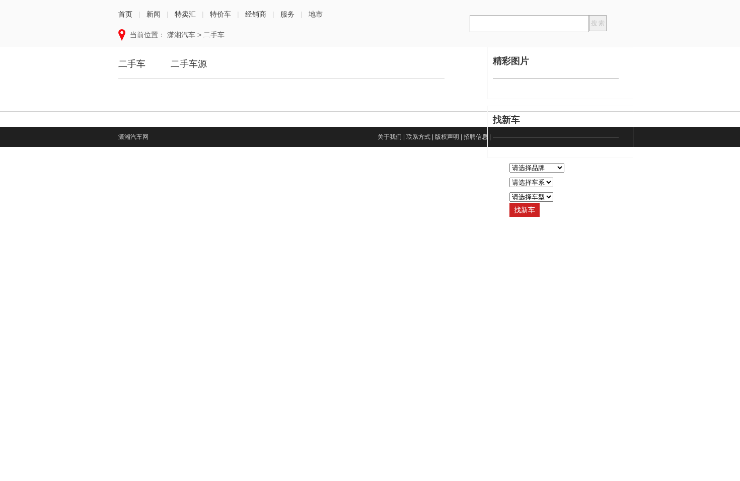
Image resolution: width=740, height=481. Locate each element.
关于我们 (390, 136)
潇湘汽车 (181, 35)
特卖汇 (185, 14)
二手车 (214, 35)
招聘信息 (476, 136)
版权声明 (447, 136)
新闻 (153, 14)
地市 (316, 14)
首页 (125, 14)
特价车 (220, 14)
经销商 (255, 14)
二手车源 (189, 64)
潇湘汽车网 (133, 136)
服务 (287, 14)
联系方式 (418, 136)
